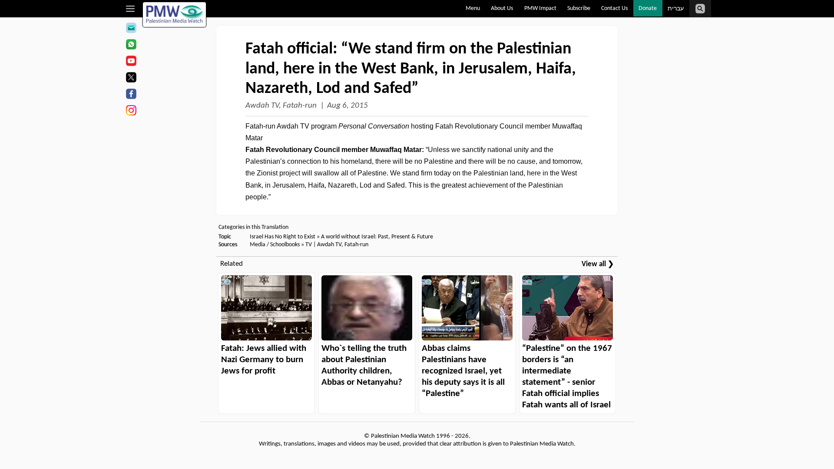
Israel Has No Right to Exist (282, 237)
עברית (676, 9)
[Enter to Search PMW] (700, 8)
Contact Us (614, 8)
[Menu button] (130, 8)
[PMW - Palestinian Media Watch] (174, 14)
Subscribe (578, 8)
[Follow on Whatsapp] (131, 45)
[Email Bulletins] (131, 29)
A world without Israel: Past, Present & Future (377, 237)
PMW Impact (540, 8)
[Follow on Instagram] (131, 111)
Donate (648, 8)
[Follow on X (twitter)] (131, 78)
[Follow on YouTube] (131, 62)
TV (308, 244)
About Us (502, 8)
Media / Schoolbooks (275, 244)
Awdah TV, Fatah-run (281, 106)
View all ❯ (598, 264)
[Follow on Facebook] (131, 95)
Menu (473, 8)
